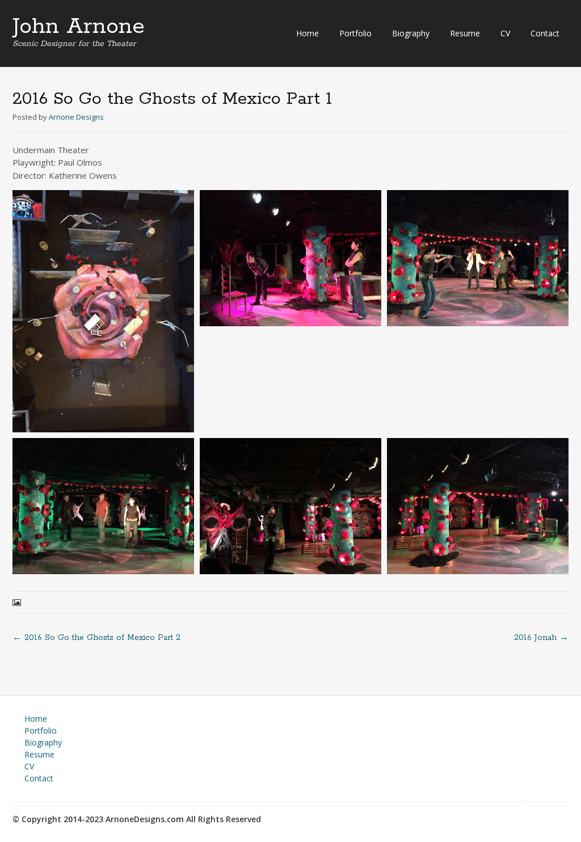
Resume (465, 33)
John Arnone (78, 26)
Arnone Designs (76, 117)
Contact (545, 33)
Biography (411, 33)
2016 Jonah (541, 638)
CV (505, 33)
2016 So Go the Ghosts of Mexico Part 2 (96, 638)
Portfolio (355, 33)
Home (307, 33)
